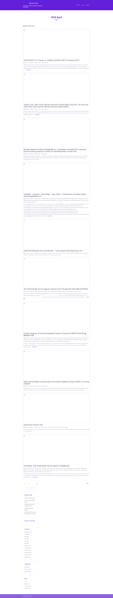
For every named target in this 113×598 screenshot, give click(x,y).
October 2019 (27, 557)
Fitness (51, 427)
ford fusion (61, 253)
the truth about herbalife (37, 471)
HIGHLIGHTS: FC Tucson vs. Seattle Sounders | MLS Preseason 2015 (51, 60)
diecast (57, 253)
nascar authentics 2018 (78, 253)
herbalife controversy (76, 468)
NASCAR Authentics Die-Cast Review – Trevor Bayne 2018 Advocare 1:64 (53, 251)
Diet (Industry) (29, 200)
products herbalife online (82, 200)
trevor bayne (59, 254)
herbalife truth (26, 471)
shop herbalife (38, 198)
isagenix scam (79, 291)
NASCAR (71, 253)
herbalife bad (64, 468)
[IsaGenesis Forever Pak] (56, 408)
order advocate (38, 62)
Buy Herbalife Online (65, 198)
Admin (33, 62)
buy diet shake (45, 198)
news (41, 254)
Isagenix (59, 291)
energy (48, 427)
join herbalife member (30, 341)
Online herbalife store (54, 200)
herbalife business (70, 468)
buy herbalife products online (82, 198)
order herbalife (60, 200)
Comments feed (27, 586)
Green (40, 200)
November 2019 (27, 554)
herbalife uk (31, 471)
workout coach (44, 471)
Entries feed (26, 583)
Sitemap (87, 5)
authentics (49, 253)
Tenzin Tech (33, 3)
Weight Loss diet (53, 341)
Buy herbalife (59, 198)
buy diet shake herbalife (53, 198)
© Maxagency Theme (27, 596)
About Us (78, 5)
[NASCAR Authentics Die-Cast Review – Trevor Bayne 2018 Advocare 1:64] (56, 234)
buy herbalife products (73, 198)
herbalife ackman (58, 468)
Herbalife (53, 468)
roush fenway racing (53, 254)
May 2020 (26, 541)
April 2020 (26, 543)
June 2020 (26, 538)
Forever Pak (55, 427)
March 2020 (26, 545)
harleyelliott (50, 468)
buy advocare (45, 62)
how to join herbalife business (67, 339)
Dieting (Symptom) (35, 200)
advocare (45, 253)
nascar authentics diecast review (33, 254)
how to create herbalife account (36, 339)
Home (56, 20)
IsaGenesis (62, 427)
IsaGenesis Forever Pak (33, 425)
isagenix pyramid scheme (71, 291)
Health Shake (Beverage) (45, 200)
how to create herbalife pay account (48, 339)
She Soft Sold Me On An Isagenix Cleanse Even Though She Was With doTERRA (56, 289)
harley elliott (45, 468)
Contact (83, 5)
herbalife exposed (84, 468)
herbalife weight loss (27, 339)
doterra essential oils (53, 291)
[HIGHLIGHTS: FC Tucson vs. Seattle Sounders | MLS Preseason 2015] (56, 43)
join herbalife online (37, 341)
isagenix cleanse (64, 291)
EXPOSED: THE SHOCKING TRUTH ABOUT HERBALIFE (47, 466)
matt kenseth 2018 (66, 253)
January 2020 (27, 550)
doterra (48, 291)
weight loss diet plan (60, 341)
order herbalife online (67, 200)
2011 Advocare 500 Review (29, 497)
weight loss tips (66, 341)
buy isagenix (38, 153)
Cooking (25, 200)
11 (36, 483)
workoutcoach (49, 471)
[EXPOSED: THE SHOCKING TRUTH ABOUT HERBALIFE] (56, 449)
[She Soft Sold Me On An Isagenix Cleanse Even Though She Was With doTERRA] (56, 272)
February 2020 (27, 547)
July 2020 (26, 536)
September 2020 (27, 532)
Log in (25, 581)
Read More (28, 69)
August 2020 (27, 534)
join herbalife (75, 339)
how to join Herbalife (58, 339)
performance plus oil (45, 254)
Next (88, 483)
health (59, 427)
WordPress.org (27, 588)
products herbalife (74, 200)
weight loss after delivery (45, 341)
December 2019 (27, 552)
